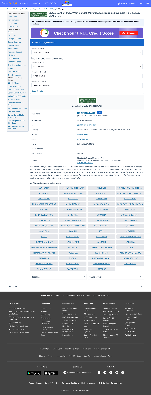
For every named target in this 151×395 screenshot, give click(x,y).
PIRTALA (73, 258)
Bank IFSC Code (75, 356)
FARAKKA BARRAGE (44, 215)
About (31, 383)
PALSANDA (73, 253)
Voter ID (11, 68)
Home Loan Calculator (133, 314)
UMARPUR (101, 269)
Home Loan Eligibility (88, 330)
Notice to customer (88, 383)
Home (8, 9)
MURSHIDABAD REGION (101, 247)
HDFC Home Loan (90, 317)
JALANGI (130, 226)
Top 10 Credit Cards (17, 329)
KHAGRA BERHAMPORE (130, 236)
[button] (99, 112)
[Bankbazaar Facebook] (111, 372)
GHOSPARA (73, 215)
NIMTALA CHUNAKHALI (44, 253)
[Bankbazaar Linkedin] (105, 372)
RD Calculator (130, 332)
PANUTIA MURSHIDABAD (130, 253)
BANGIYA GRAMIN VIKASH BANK (130, 193)
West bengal (41, 9)
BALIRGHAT (101, 193)
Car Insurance (13, 58)
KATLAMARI (101, 236)
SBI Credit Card (15, 323)
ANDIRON (101, 188)
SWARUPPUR (73, 269)
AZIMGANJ (44, 193)
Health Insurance (14, 62)
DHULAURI (130, 209)
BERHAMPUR (130, 199)
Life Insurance (13, 55)
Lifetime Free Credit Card (18, 326)
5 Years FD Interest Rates (110, 330)
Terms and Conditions (70, 383)
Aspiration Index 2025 (101, 295)
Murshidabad (50, 9)
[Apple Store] (51, 373)
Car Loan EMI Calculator (130, 324)
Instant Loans (67, 335)
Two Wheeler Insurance (17, 65)
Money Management (102, 349)
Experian (44, 311)
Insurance (71, 295)
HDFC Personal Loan (70, 317)
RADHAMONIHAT (130, 258)
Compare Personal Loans (69, 309)
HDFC (48, 58)
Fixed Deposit (13, 49)
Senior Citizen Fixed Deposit (111, 325)
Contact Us (49, 383)
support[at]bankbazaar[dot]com (79, 372)
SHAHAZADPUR (44, 269)
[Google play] (34, 373)
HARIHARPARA (130, 220)
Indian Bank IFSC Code (17, 96)
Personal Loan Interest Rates (67, 330)
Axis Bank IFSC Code (16, 90)
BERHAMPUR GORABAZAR (44, 204)
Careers (39, 383)
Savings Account (14, 39)
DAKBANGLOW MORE (72, 209)
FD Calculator (130, 328)
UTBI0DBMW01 (86, 113)
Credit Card (12, 17)
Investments (86, 349)
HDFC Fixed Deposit (111, 311)
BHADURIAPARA (72, 204)
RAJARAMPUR (72, 263)
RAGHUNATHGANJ (44, 263)
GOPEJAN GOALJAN (130, 215)
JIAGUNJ (73, 231)
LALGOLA (130, 242)
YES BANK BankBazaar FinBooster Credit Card (22, 312)
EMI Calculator (13, 45)
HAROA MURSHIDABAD (44, 226)
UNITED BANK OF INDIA (86, 125)
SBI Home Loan (89, 314)
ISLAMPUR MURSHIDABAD (73, 226)
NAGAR (130, 247)
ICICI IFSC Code (14, 99)
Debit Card (12, 35)
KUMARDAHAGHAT (44, 242)
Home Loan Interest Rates (91, 325)
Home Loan (12, 23)
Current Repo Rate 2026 (91, 336)
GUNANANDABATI (73, 220)
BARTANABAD (44, 199)
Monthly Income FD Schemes (110, 336)
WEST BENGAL (83, 139)
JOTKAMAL (130, 231)
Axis (38, 58)
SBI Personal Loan (69, 314)
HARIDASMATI (101, 220)
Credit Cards (59, 295)
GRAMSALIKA (44, 220)
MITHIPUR (72, 247)
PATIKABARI (44, 258)
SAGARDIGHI (130, 263)
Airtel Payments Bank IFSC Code (16, 127)
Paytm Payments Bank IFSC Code (16, 122)
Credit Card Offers (72, 349)
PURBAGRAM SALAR (101, 258)
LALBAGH (101, 242)
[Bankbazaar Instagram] (117, 372)
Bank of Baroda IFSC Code (16, 104)
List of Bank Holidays (85, 163)
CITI (43, 58)
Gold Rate (87, 356)
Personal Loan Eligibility (67, 325)
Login (141, 3)
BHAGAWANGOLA (101, 204)
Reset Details (37, 91)
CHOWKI (44, 209)
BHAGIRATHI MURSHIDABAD (130, 204)
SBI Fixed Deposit (110, 308)
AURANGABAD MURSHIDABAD (130, 188)
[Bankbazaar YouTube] (122, 372)
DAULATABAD (101, 209)
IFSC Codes (16, 9)
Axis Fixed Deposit (110, 315)
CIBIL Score (45, 315)
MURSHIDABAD (83, 134)
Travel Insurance (14, 75)
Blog (57, 383)
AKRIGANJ (44, 188)
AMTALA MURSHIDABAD (73, 188)
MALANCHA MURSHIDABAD (44, 247)
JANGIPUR (44, 231)
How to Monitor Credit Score (49, 334)
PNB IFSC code (14, 112)
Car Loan (11, 32)
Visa (109, 356)
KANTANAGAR (72, 236)
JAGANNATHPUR (101, 226)
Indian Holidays (100, 356)
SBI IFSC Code (13, 83)
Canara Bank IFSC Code (17, 93)
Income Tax (61, 356)
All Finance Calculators (129, 309)
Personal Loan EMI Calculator (132, 318)
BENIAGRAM (101, 199)
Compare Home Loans (90, 309)
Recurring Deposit (15, 52)
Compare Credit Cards (17, 308)
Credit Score (13, 26)
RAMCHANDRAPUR (101, 263)
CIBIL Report (46, 318)
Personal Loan (13, 20)
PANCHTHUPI (101, 253)
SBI (33, 58)
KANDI (44, 236)
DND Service (104, 383)
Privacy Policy (116, 383)
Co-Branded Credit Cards (19, 333)
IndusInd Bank (57, 58)
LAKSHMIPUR (73, 242)
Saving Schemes (14, 42)
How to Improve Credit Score (47, 328)
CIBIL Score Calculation (45, 322)
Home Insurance (14, 72)
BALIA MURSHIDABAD (73, 193)
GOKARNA (101, 215)
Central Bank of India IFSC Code (16, 116)
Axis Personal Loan (69, 320)
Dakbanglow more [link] (63, 9)
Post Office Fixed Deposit (110, 319)
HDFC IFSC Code (14, 86)
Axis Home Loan (90, 320)
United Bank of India (28, 9)
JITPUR (101, 231)
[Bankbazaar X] (99, 372)
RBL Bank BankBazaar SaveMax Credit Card (21, 318)
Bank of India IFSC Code (17, 108)
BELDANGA (73, 199)
